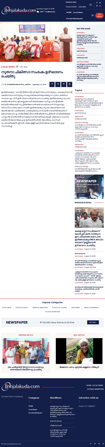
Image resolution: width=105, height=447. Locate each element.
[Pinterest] (63, 84)
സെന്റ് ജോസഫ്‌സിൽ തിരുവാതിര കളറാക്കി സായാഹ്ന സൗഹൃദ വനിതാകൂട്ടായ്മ (89, 66)
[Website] (96, 6)
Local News (8, 67)
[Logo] (11, 10)
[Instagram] (100, 3)
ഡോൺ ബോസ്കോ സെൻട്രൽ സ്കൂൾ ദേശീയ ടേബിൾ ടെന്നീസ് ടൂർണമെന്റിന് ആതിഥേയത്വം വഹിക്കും (88, 77)
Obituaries (81, 55)
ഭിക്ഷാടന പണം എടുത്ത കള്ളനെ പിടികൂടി (79, 367)
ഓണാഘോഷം (82, 51)
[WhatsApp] (100, 6)
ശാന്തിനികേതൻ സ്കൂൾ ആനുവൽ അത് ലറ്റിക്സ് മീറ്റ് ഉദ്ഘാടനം (88, 170)
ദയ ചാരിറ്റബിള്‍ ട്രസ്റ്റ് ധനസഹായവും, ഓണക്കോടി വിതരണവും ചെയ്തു (26, 368)
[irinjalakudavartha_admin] (2, 84)
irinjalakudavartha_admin (19, 84)
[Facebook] (96, 3)
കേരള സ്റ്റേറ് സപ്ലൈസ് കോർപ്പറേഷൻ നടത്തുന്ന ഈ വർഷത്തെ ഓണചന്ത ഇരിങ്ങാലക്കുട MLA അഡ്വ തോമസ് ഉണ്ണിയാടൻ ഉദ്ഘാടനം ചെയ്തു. (88, 40)
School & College (83, 61)
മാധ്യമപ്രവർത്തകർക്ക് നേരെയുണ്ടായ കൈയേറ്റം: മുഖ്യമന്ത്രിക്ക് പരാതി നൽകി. (89, 289)
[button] (90, 4)
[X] (57, 84)
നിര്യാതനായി (82, 58)
